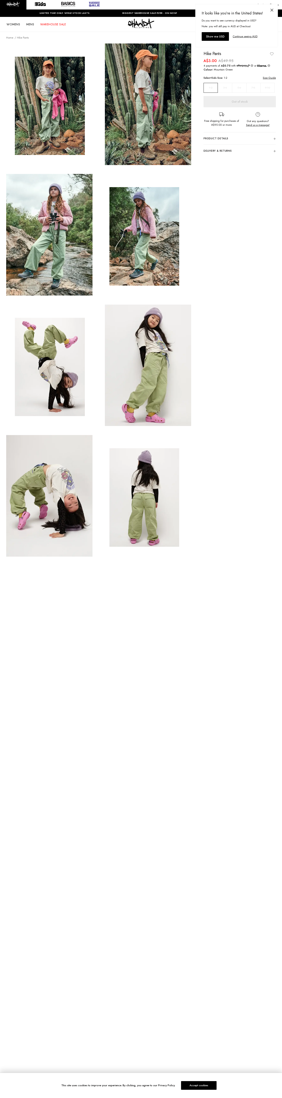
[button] (13, 4)
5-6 (239, 88)
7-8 (253, 88)
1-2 (211, 88)
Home (9, 38)
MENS (30, 24)
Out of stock (240, 102)
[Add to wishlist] (272, 54)
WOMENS (13, 24)
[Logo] (141, 27)
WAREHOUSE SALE (53, 24)
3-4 (225, 88)
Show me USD (215, 36)
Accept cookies (199, 1085)
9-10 (267, 88)
